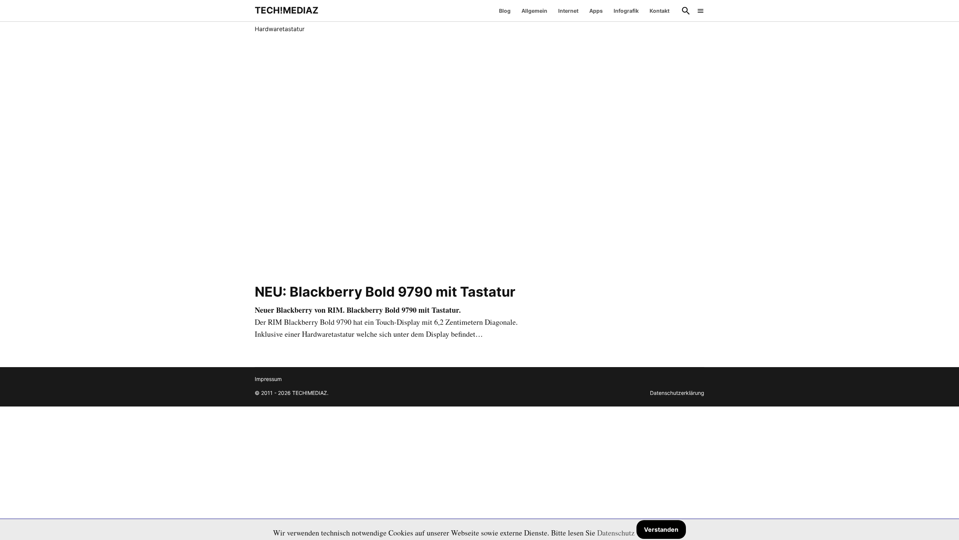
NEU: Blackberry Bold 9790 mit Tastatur (385, 292)
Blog (505, 11)
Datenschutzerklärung (677, 393)
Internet (568, 11)
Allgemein (534, 11)
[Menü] (700, 10)
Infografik (626, 11)
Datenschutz (616, 533)
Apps (596, 11)
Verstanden (661, 529)
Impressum (268, 379)
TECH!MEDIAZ (286, 10)
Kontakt (659, 11)
